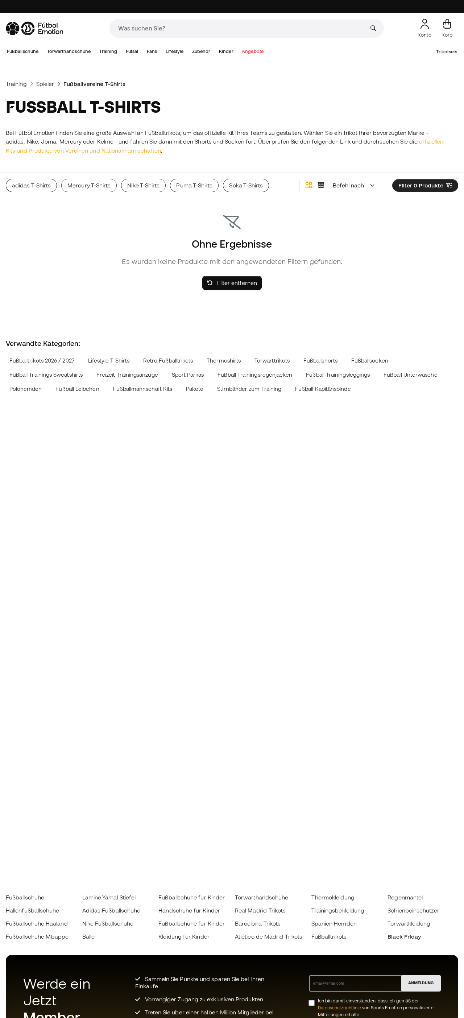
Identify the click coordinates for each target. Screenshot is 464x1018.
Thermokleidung (333, 897)
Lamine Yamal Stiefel (109, 897)
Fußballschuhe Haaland (37, 923)
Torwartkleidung (409, 923)
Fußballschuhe (22, 51)
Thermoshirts (224, 360)
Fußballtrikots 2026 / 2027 (41, 360)
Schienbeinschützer (413, 910)
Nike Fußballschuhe (107, 923)
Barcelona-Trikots (258, 923)
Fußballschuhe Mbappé (37, 936)
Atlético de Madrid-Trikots (268, 936)
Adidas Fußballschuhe (111, 910)
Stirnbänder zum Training (249, 389)
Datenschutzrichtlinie (339, 1007)
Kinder (226, 51)
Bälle (88, 936)
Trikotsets (446, 51)
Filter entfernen (236, 283)
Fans (152, 51)
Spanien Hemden (334, 923)
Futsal (132, 51)
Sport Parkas (188, 375)
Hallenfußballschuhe (32, 910)
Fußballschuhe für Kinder (191, 897)
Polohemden (25, 389)
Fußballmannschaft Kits (142, 389)
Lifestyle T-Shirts (108, 360)
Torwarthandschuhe (69, 51)
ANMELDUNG (421, 983)
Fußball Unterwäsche (410, 375)
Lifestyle (175, 51)
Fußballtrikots (329, 936)
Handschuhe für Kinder (189, 910)
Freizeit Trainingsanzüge (127, 375)
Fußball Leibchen (77, 389)
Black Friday (404, 936)
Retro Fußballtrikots (168, 360)
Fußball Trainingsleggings (338, 375)
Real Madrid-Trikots (260, 910)
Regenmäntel (405, 897)
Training (108, 51)
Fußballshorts (320, 360)
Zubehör (201, 51)
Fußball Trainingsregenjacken (255, 375)
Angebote (253, 51)
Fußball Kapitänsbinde (323, 389)
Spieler (45, 83)
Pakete (194, 389)
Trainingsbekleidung (337, 910)
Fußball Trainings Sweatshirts (46, 375)
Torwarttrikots (272, 360)
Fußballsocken (369, 360)
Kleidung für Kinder (183, 936)
